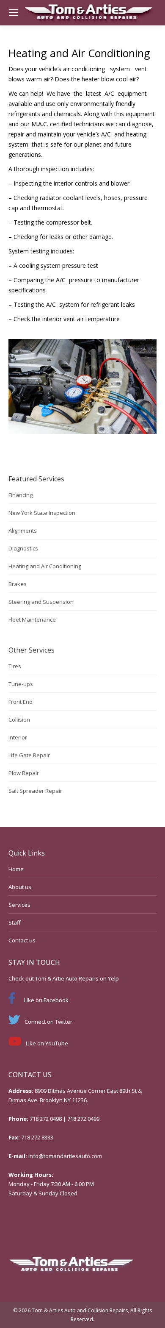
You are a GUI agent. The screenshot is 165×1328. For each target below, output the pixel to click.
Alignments (22, 530)
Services (19, 904)
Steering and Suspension (41, 602)
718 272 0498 (46, 1118)
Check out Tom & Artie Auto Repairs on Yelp (63, 978)
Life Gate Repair (29, 755)
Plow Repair (23, 773)
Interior (17, 737)
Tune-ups (20, 684)
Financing (20, 495)
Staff (14, 922)
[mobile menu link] (13, 13)
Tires (14, 666)
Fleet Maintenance (32, 619)
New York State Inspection (41, 513)
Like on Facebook (46, 1000)
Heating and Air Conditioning (44, 566)
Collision (19, 719)
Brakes (17, 584)
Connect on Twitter (48, 1021)
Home (16, 869)
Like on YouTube (47, 1043)
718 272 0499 (83, 1118)
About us (19, 887)
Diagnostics (23, 548)
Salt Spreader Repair (35, 791)
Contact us (22, 940)
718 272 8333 (37, 1137)
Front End (20, 702)
